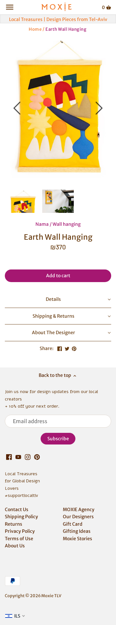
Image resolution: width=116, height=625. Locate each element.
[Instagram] (28, 457)
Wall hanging (67, 224)
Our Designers (78, 517)
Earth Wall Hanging (65, 29)
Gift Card (72, 524)
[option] (58, 108)
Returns (13, 524)
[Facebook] (9, 457)
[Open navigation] (10, 7)
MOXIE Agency (78, 509)
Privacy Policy (20, 531)
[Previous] (18, 108)
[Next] (98, 108)
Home (35, 29)
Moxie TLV (51, 595)
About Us (15, 546)
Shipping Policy (21, 517)
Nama (42, 224)
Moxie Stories (77, 539)
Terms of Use (19, 539)
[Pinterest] (37, 457)
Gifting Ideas (77, 531)
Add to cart (58, 276)
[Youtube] (18, 457)
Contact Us (16, 509)
